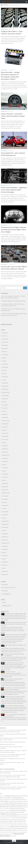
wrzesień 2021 (5, 458)
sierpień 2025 (5, 348)
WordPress (11, 842)
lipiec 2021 (4, 464)
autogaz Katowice (10, 796)
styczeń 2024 (5, 383)
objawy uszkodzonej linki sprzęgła (6, 812)
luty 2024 (4, 379)
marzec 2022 (5, 439)
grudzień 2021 (5, 449)
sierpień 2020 (5, 499)
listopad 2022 (5, 417)
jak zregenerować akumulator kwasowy (16, 801)
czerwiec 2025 (5, 354)
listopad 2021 (5, 452)
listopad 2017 (5, 540)
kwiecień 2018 (5, 524)
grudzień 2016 (5, 574)
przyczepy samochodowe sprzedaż (13, 819)
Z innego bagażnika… (6, 594)
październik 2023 (6, 392)
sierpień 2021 (5, 461)
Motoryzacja (4, 29)
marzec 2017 (5, 565)
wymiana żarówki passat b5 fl (7, 834)
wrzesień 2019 (5, 521)
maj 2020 (4, 508)
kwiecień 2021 (5, 474)
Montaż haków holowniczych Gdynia (11, 807)
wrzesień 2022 (5, 423)
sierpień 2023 (5, 398)
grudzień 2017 (5, 536)
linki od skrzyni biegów (8, 805)
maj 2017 (4, 558)
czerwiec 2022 (5, 433)
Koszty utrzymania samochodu (8, 587)
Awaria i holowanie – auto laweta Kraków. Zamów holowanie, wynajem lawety (13, 116)
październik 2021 (6, 455)
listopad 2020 (5, 489)
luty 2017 (4, 568)
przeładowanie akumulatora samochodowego (7, 817)
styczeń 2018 (5, 533)
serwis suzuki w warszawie (4, 824)
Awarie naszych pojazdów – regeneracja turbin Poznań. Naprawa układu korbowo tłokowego (14, 190)
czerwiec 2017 (5, 555)
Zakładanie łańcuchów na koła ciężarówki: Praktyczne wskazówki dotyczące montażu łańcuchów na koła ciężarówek (13, 624)
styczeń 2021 (5, 483)
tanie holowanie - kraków (5, 826)
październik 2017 (6, 543)
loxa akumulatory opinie (21, 805)
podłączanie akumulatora (8, 814)
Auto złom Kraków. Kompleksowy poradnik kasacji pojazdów (12, 742)
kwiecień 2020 (5, 511)
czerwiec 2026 (5, 339)
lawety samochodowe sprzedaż (13, 803)
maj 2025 (4, 357)
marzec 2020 (5, 514)
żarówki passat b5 (13, 836)
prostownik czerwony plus (22, 816)
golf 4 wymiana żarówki (15, 798)
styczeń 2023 (5, 414)
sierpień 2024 (5, 367)
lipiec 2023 (4, 401)
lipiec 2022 (4, 430)
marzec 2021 (5, 477)
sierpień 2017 (5, 549)
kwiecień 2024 (5, 376)
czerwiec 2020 (5, 505)
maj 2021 (4, 471)
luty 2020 (4, 518)
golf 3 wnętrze (3, 798)
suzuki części (11, 824)
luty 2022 (4, 442)
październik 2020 (6, 492)
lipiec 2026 (4, 336)
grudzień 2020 (5, 486)
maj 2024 (4, 373)
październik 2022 (6, 420)
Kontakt (4, 602)
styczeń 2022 (5, 445)
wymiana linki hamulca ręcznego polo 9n (11, 832)
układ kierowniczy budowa (18, 826)
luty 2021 (4, 480)
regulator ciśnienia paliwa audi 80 (17, 821)
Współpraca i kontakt (6, 605)
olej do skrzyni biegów (19, 812)
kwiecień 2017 (5, 562)
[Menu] (26, 1)
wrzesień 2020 (5, 496)
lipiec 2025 (4, 351)
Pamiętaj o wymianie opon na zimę (7, 744)
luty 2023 (4, 411)
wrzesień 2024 (5, 364)
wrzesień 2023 (5, 395)
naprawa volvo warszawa (18, 810)
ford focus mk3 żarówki (22, 796)
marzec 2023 (5, 408)
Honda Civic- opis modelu (9, 671)
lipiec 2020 (4, 502)
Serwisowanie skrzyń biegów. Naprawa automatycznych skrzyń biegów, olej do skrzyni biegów (13, 229)
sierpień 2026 (5, 332)
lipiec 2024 (4, 370)
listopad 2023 (5, 389)
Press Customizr (20, 842)
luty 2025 (4, 361)
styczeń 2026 (5, 345)
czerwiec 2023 (5, 405)
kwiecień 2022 (5, 436)
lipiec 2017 (4, 552)
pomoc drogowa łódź (11, 816)
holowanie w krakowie (9, 799)
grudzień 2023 (5, 386)
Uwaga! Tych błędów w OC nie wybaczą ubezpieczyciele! (14, 301)
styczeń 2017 (5, 571)
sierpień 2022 (5, 427)
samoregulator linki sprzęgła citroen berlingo (19, 823)
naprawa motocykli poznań (5, 810)
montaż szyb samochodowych (17, 808)
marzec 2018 (5, 527)
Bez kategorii (5, 584)
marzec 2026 (5, 342)
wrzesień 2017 (5, 546)
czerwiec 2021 (5, 467)
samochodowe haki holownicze (6, 823)
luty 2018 (4, 530)
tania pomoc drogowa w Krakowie (20, 824)
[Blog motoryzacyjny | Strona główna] (10, 2)
